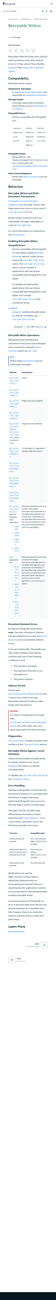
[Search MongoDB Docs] (43, 11)
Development (26, 19)
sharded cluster (34, 92)
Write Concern (30, 176)
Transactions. (18, 234)
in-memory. (17, 109)
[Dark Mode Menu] (51, 11)
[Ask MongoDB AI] (46, 11)
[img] (10, 50)
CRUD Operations (41, 19)
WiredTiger (38, 105)
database (13, 766)
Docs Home (13, 19)
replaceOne (17, 541)
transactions (29, 360)
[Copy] (45, 327)
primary (12, 67)
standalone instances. (36, 95)
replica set (27, 67)
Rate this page (14, 45)
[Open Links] (51, 3)
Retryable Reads (16, 931)
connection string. (20, 779)
